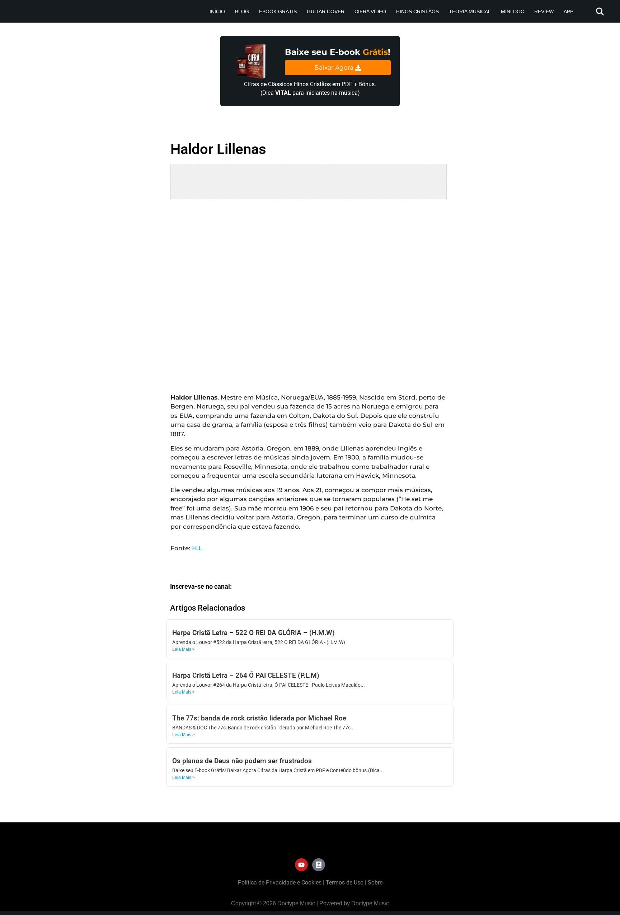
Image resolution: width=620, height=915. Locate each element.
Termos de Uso (344, 882)
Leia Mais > (183, 649)
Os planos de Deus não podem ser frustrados (242, 761)
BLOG (242, 11)
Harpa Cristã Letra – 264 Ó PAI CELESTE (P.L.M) (245, 675)
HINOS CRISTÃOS (417, 11)
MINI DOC (512, 11)
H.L (197, 548)
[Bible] (318, 864)
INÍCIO (217, 11)
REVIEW (544, 11)
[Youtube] (301, 864)
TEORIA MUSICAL (470, 11)
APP (568, 11)
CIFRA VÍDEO (370, 11)
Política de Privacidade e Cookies (279, 882)
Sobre (375, 882)
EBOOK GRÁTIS (278, 11)
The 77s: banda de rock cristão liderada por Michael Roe (259, 718)
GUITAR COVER (325, 11)
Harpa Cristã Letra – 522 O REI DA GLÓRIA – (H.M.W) (253, 633)
